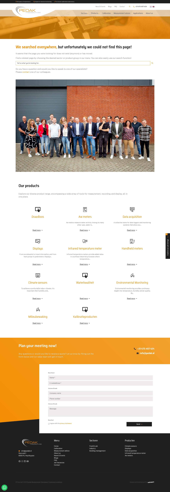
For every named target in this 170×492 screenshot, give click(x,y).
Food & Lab (93, 446)
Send (138, 424)
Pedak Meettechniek (33, 482)
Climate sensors (131, 446)
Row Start (51, 373)
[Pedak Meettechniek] (32, 10)
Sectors (84, 13)
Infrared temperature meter (135, 453)
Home (56, 446)
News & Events (100, 6)
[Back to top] (166, 482)
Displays (128, 448)
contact (26, 72)
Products (94, 13)
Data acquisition (131, 451)
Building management (97, 451)
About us (149, 13)
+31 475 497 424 (141, 6)
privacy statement (66, 423)
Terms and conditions (55, 482)
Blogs (110, 6)
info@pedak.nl (147, 353)
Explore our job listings (167, 244)
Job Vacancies (59, 463)
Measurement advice (122, 13)
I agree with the (61, 423)
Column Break (52, 388)
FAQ (115, 6)
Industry (92, 448)
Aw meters (129, 455)
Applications (138, 13)
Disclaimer (44, 482)
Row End (51, 420)
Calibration (106, 13)
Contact (122, 6)
